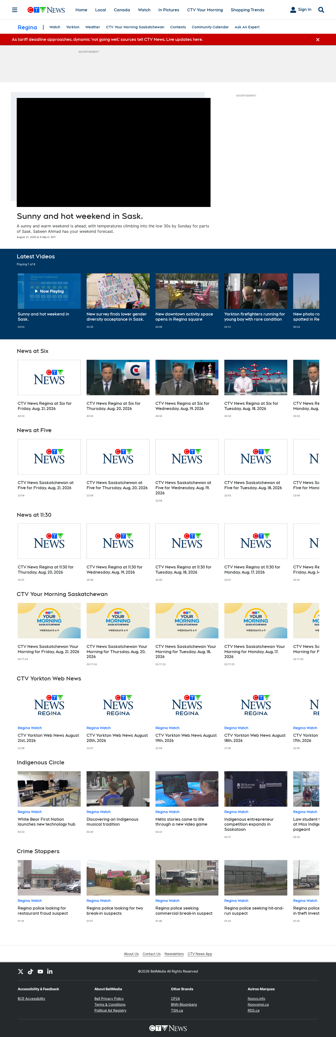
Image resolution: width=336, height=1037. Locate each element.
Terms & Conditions (109, 1004)
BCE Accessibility (31, 998)
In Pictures (168, 10)
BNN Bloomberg (184, 1004)
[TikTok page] (30, 971)
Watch (144, 10)
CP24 (175, 998)
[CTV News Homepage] (46, 10)
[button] (309, 301)
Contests (178, 27)
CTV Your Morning (205, 10)
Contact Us (152, 954)
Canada (122, 10)
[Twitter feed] (21, 971)
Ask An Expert (247, 27)
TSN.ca (177, 1010)
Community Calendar (210, 27)
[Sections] (15, 10)
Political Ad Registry (110, 1010)
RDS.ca (254, 1010)
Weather (92, 27)
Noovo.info (256, 998)
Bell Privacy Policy (109, 998)
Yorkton (72, 27)
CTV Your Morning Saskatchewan (135, 27)
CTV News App (200, 954)
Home (81, 10)
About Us (131, 954)
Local (100, 10)
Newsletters (174, 954)
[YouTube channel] (40, 971)
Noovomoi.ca (258, 1004)
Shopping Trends (247, 10)
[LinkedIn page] (50, 971)
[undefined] (49, 301)
